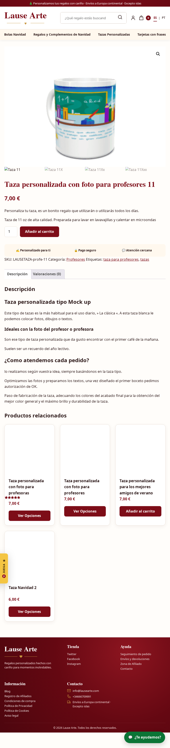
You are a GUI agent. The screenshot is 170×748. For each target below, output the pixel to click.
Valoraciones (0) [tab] (47, 274)
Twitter (71, 654)
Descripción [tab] (17, 274)
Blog (7, 691)
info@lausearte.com (86, 691)
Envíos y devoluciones (134, 659)
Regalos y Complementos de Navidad (62, 34)
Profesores (75, 259)
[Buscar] (120, 17)
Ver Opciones (29, 515)
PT (163, 18)
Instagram (74, 664)
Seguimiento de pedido (135, 654)
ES (155, 18)
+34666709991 (82, 696)
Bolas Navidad (15, 34)
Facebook (73, 659)
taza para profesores (121, 259)
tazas (144, 259)
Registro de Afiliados (17, 696)
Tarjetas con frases (151, 34)
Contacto (126, 669)
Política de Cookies (16, 711)
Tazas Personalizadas (114, 34)
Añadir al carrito (39, 231)
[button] (158, 54)
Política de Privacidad (18, 706)
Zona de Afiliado (131, 664)
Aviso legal (11, 715)
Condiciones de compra (19, 701)
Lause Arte (25, 18)
